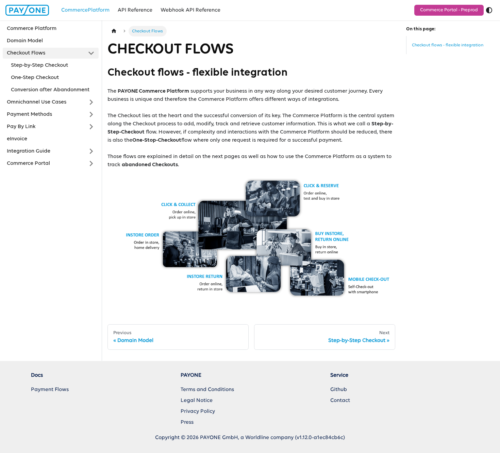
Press (187, 422)
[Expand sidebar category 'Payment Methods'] (91, 114)
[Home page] (113, 31)
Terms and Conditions (207, 389)
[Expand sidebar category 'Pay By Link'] (91, 126)
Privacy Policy (198, 411)
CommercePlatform (85, 10)
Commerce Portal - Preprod (449, 10)
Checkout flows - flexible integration (447, 45)
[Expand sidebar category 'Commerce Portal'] (91, 163)
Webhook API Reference (190, 10)
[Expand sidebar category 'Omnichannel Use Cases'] (91, 102)
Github (338, 389)
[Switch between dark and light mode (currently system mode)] (489, 10)
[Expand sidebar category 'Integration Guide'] (91, 151)
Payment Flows (50, 389)
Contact (340, 400)
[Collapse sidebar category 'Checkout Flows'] (91, 53)
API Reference (135, 10)
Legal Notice (197, 400)
